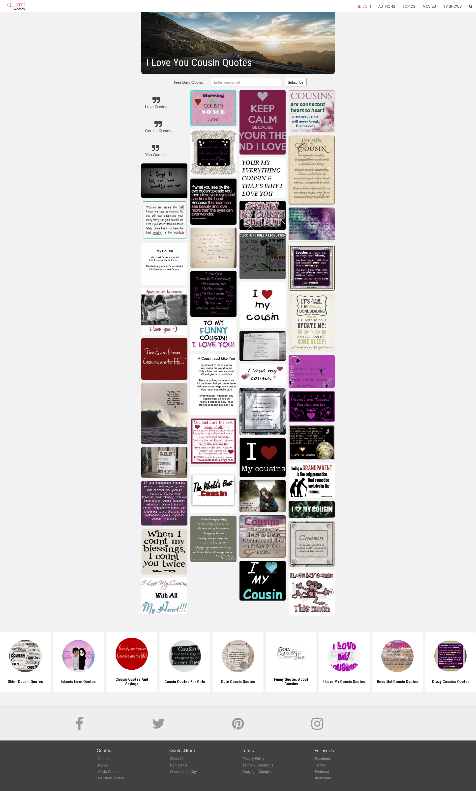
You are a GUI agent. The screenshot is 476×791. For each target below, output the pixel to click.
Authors (386, 6)
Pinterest (322, 771)
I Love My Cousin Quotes (291, 681)
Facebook (323, 758)
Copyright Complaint (258, 771)
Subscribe (295, 82)
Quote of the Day (183, 771)
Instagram (323, 777)
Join (366, 6)
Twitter (320, 765)
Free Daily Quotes (188, 82)
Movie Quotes (108, 771)
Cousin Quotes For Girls (131, 681)
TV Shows (452, 6)
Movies (429, 6)
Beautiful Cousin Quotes (344, 681)
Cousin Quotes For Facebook (451, 681)
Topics (409, 6)
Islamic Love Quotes (25, 681)
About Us (177, 758)
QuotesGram (16, 6)
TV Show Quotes (110, 777)
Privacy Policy (253, 758)
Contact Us (178, 765)
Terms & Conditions (257, 765)
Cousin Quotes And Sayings (78, 681)
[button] (470, 6)
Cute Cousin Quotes (185, 681)
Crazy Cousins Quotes (397, 681)
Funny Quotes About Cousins (238, 681)
